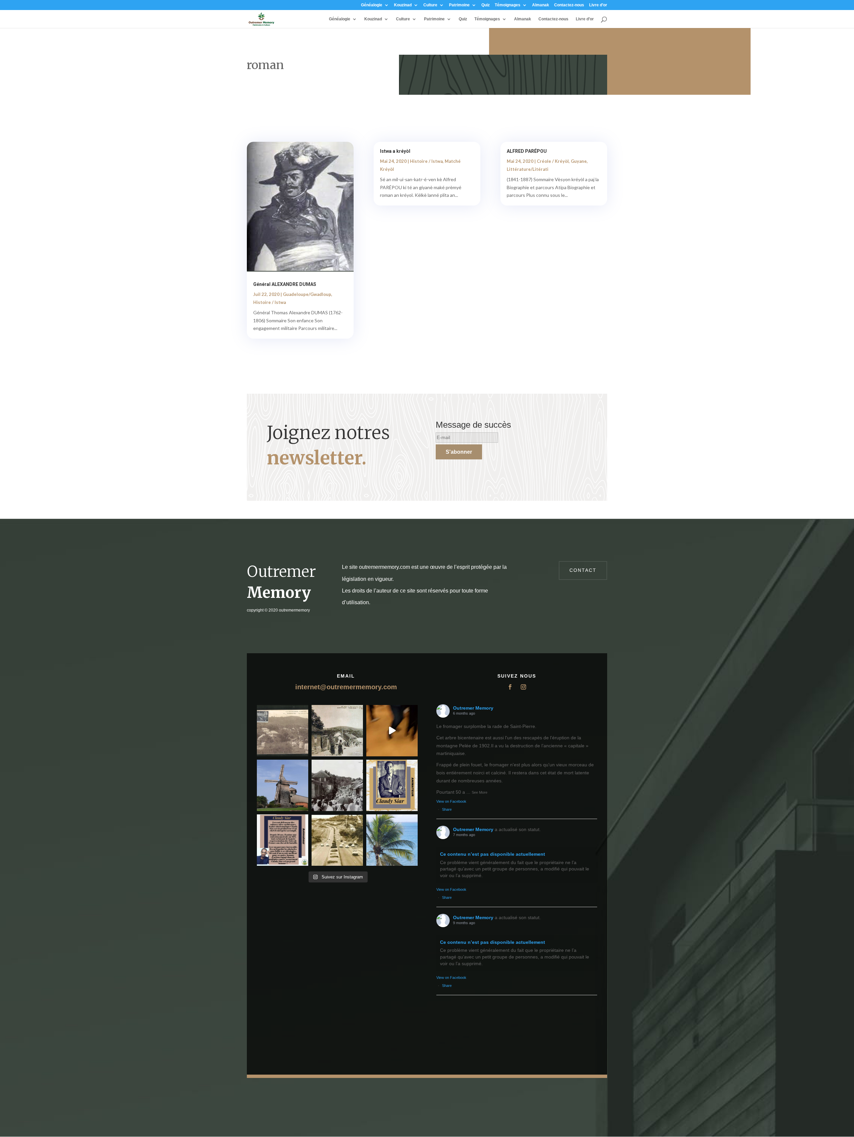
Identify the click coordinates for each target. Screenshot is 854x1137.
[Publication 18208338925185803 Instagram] (337, 840)
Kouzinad (403, 5)
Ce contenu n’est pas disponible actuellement (492, 854)
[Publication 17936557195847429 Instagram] (282, 840)
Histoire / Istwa (269, 302)
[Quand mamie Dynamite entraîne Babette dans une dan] (392, 730)
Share (447, 809)
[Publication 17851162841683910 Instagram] (282, 785)
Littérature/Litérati (527, 169)
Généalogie (371, 5)
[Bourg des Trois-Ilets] (337, 730)
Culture (430, 5)
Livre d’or (598, 5)
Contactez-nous (569, 5)
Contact (582, 570)
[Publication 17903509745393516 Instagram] (337, 785)
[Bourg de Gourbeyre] (282, 730)
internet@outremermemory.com (346, 687)
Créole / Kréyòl (553, 161)
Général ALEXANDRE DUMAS (284, 284)
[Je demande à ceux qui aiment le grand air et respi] (392, 840)
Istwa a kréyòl (395, 151)
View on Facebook (451, 801)
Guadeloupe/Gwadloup (307, 294)
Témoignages (507, 5)
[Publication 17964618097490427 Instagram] (392, 785)
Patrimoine (459, 5)
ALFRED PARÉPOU (527, 151)
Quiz (485, 5)
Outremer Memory (473, 708)
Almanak (540, 5)
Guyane (579, 161)
